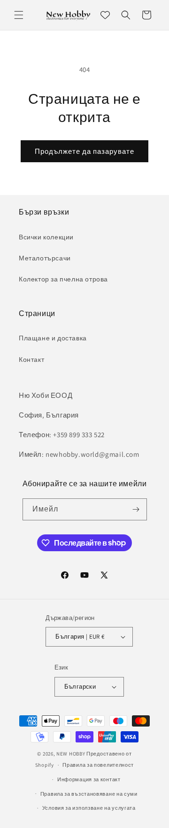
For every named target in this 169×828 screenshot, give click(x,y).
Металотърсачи (45, 258)
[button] (18, 15)
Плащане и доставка (53, 338)
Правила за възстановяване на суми (89, 794)
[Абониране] (136, 509)
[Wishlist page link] (105, 15)
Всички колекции (46, 237)
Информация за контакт (89, 779)
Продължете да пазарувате (84, 151)
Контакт (31, 359)
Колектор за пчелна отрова (63, 279)
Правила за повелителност (98, 765)
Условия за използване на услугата (89, 808)
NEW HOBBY (70, 753)
